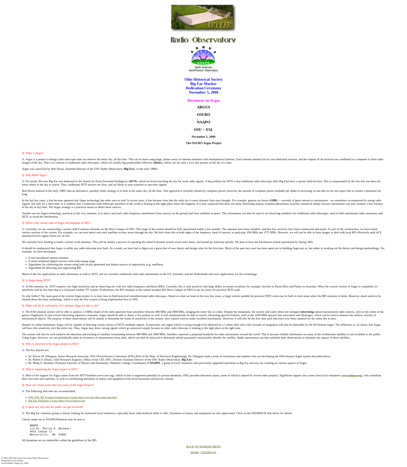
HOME (195, 452)
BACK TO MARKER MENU (203, 446)
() (351, 375)
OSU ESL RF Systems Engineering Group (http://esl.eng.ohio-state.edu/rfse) (72, 397)
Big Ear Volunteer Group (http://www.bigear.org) (56, 400)
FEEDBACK (208, 452)
